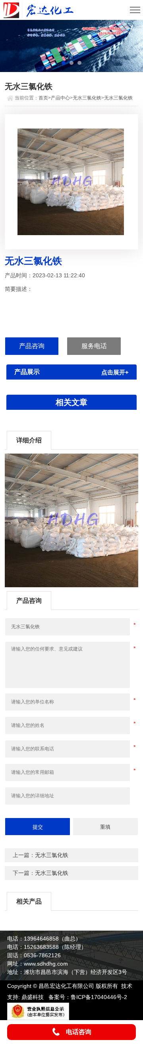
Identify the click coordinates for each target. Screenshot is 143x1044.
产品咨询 (31, 346)
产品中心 (60, 98)
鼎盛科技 (32, 997)
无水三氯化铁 (87, 98)
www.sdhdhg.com (46, 963)
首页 (43, 98)
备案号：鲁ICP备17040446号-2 (87, 997)
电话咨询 (78, 1031)
